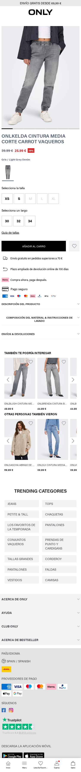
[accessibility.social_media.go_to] (4, 711)
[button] (7, 198)
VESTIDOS (15, 580)
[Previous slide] (8, 380)
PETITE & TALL (18, 514)
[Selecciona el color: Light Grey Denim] (8, 173)
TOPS (49, 503)
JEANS (12, 503)
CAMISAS (51, 580)
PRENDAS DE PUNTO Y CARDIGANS (54, 543)
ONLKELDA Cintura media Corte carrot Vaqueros (33, 138)
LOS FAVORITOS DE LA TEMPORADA (21, 527)
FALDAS (50, 569)
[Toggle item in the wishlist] (74, 246)
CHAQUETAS (54, 514)
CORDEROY (53, 559)
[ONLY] (40, 14)
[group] (19, 384)
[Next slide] (73, 380)
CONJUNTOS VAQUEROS (16, 541)
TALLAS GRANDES (20, 559)
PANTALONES (54, 525)
